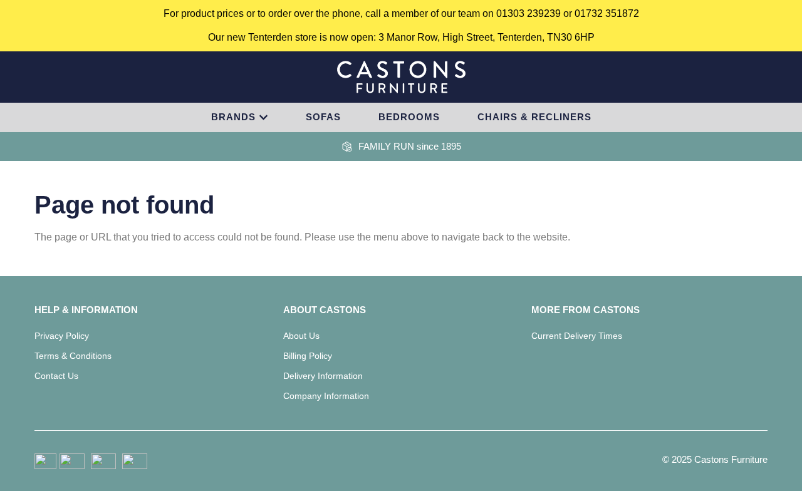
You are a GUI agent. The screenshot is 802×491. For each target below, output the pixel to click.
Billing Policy (307, 356)
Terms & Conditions (73, 356)
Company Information (326, 396)
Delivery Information (323, 376)
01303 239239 (528, 13)
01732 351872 (607, 13)
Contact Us (56, 376)
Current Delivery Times (576, 336)
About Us (301, 336)
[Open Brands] (263, 117)
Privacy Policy (61, 336)
